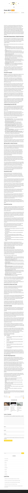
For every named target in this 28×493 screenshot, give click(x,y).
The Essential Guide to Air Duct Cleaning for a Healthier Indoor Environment (13, 486)
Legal (6, 465)
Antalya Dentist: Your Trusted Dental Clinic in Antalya (19, 408)
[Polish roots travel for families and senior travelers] (7, 404)
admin (7, 12)
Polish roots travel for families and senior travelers (6, 407)
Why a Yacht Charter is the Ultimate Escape (11, 484)
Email (5, 430)
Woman (6, 474)
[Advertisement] (14, 19)
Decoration (6, 458)
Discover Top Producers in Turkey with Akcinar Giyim (12, 408)
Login (6, 469)
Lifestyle (6, 467)
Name (5, 426)
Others (18, 12)
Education (6, 460)
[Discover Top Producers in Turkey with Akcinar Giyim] (13, 404)
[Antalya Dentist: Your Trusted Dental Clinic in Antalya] (20, 404)
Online (6, 471)
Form (5, 462)
